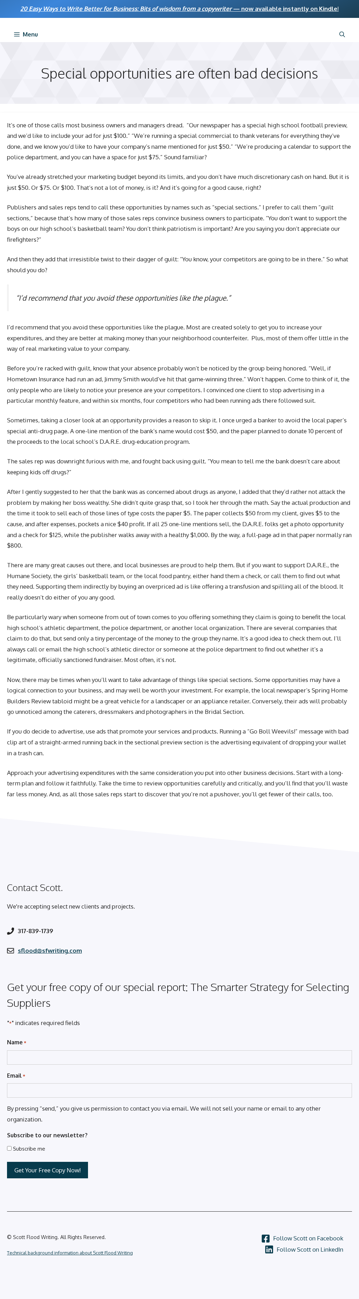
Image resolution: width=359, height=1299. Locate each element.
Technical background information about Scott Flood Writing (70, 1253)
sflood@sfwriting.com (50, 950)
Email (16, 1075)
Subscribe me (29, 1148)
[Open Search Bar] (342, 34)
